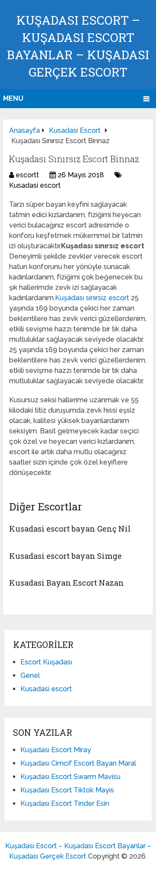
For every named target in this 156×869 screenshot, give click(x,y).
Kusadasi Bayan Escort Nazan (66, 582)
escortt (27, 175)
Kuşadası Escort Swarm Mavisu (70, 777)
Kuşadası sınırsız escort (93, 298)
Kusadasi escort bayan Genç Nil (70, 528)
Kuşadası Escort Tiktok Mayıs (67, 790)
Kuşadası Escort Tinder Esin (64, 803)
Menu (13, 98)
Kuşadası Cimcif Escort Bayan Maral (78, 763)
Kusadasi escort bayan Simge (65, 556)
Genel (30, 675)
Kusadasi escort (35, 185)
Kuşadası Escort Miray (55, 750)
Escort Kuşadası (46, 662)
